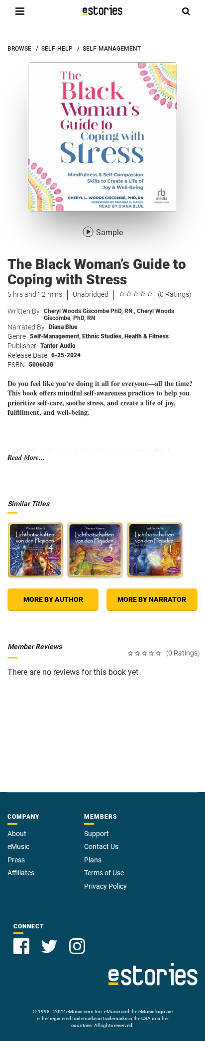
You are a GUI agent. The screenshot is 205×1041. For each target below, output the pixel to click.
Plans (93, 860)
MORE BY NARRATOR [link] (151, 599)
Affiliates (20, 873)
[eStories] (102, 10)
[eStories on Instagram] (77, 946)
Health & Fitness (146, 336)
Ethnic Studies (102, 336)
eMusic (18, 846)
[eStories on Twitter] (49, 946)
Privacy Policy (105, 886)
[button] (19, 11)
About (16, 834)
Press (16, 860)
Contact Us (101, 846)
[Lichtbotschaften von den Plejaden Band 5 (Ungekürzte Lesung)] (95, 549)
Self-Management (55, 336)
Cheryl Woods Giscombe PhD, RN (89, 311)
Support (96, 834)
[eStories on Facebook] (21, 946)
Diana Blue (63, 327)
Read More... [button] (26, 457)
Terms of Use (104, 873)
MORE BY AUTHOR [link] (53, 599)
